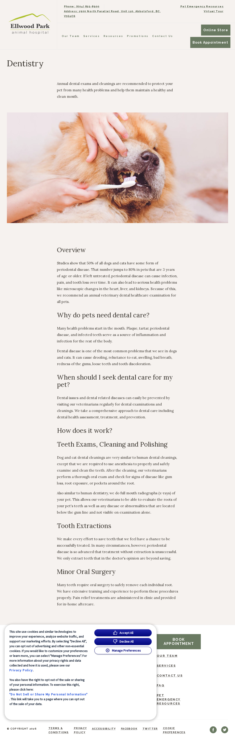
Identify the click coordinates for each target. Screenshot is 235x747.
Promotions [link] (137, 36)
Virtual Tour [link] (214, 11)
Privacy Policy (21, 670)
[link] (29, 23)
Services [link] (91, 36)
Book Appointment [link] (210, 42)
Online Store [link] (215, 30)
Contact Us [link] (162, 36)
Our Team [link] (71, 36)
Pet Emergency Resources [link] (202, 6)
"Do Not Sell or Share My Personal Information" (48, 694)
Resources (113, 36)
